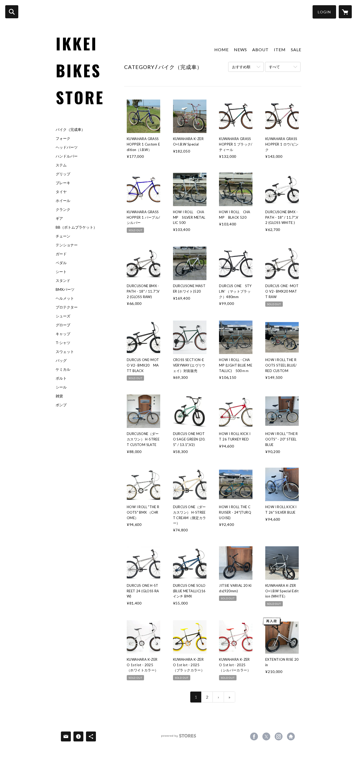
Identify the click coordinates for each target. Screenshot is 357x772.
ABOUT (260, 49)
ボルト (61, 378)
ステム (61, 165)
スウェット (65, 351)
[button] (324, 12)
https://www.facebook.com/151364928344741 (254, 736)
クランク (63, 209)
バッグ (61, 360)
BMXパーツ (65, 289)
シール (61, 387)
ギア (59, 218)
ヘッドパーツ (67, 147)
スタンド (63, 280)
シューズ (63, 316)
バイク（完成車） (70, 129)
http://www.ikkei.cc (291, 736)
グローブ (63, 325)
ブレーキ (63, 183)
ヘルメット (65, 298)
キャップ (63, 334)
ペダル (61, 263)
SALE (296, 49)
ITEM (280, 49)
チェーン (63, 236)
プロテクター (67, 307)
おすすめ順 (241, 67)
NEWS (240, 49)
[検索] (11, 11)
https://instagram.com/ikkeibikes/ (279, 736)
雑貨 (59, 396)
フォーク (63, 138)
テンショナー (67, 245)
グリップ (63, 174)
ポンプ (61, 405)
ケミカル (63, 369)
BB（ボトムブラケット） (76, 227)
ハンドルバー (67, 156)
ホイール (63, 200)
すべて (274, 67)
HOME (221, 49)
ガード (61, 254)
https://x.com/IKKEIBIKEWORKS (266, 736)
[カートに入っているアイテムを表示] (345, 11)
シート (61, 272)
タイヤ (61, 192)
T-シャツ (63, 343)
